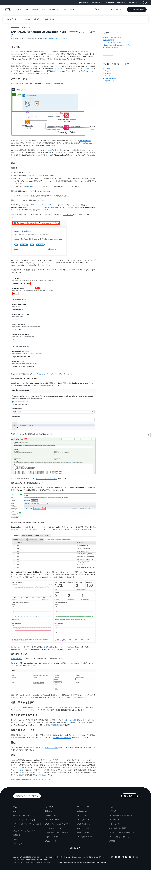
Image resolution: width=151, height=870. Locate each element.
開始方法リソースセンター (112, 38)
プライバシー (18, 862)
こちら (45, 779)
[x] (112, 857)
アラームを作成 (16, 658)
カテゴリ (36, 19)
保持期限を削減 (56, 725)
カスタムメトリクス (59, 68)
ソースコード (21, 770)
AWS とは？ (18, 811)
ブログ (16, 839)
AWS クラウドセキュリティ (24, 831)
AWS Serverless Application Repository (44, 205)
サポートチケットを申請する (120, 815)
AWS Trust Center (52, 820)
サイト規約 (30, 862)
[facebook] (116, 857)
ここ (45, 647)
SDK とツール (82, 815)
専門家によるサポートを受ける (121, 832)
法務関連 (112, 841)
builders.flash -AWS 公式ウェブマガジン (116, 45)
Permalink (55, 38)
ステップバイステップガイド (21, 196)
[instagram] (123, 857)
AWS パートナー (51, 841)
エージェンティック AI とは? (24, 820)
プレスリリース (19, 844)
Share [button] (65, 38)
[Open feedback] (149, 435)
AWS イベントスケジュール (112, 42)
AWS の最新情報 (108, 40)
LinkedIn (107, 73)
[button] (147, 2)
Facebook (107, 71)
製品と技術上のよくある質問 (56, 832)
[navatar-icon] (145, 2)
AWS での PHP (83, 832)
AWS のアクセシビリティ (119, 837)
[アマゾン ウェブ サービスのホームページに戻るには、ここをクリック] (7, 11)
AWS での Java (83, 828)
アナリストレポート (53, 837)
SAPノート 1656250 (37, 187)
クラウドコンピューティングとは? (27, 815)
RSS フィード (109, 81)
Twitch (107, 76)
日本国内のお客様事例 (110, 47)
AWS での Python (84, 824)
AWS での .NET (83, 820)
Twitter (107, 68)
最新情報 (16, 835)
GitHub (55, 735)
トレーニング (50, 815)
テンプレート (68, 214)
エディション (50, 19)
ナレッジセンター (116, 824)
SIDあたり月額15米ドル (74, 720)
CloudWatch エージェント (62, 737)
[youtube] (130, 857)
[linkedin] (119, 857)
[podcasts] (133, 857)
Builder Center (83, 811)
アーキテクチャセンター (55, 828)
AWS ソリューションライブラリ (58, 824)
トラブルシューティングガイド (46, 374)
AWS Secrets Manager (44, 150)
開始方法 (48, 811)
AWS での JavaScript (85, 837)
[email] (137, 857)
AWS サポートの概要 (117, 828)
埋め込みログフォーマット (84, 68)
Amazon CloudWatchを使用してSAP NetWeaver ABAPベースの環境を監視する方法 (55, 51)
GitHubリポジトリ (51, 747)
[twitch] (126, 857)
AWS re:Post (114, 820)
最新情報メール (110, 78)
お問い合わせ (41, 775)
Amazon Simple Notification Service (29, 695)
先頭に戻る (74, 848)
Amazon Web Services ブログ (21, 28)
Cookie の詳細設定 (43, 862)
